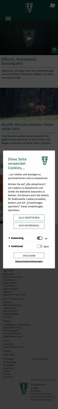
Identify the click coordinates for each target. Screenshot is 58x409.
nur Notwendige (29, 225)
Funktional (17, 246)
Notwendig (17, 238)
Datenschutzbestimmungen (29, 261)
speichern (29, 255)
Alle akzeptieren (29, 217)
